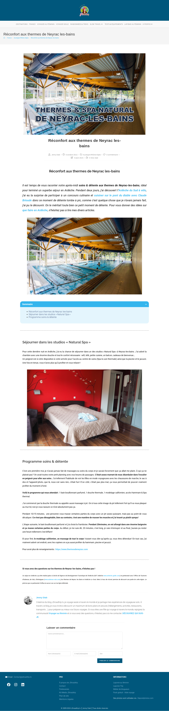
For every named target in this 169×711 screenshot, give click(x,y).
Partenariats (64, 689)
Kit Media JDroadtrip (67, 693)
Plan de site (64, 696)
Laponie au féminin (121, 683)
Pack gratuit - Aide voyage (123, 693)
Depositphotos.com (145, 698)
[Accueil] (4, 38)
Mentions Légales (66, 699)
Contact (62, 686)
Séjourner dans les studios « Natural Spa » (49, 314)
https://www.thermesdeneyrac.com (71, 549)
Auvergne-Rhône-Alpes (92, 155)
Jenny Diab (56, 155)
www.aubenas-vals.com (52, 579)
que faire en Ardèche (35, 210)
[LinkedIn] (23, 684)
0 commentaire (112, 155)
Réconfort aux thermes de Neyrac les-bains (45, 38)
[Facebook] (9, 684)
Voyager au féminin (58, 613)
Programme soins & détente (43, 317)
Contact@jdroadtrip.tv (23, 677)
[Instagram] (16, 684)
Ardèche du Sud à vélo (132, 190)
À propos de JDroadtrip (68, 683)
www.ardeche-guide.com (111, 576)
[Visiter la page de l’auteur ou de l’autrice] (28, 600)
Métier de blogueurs (121, 689)
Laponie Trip (118, 686)
